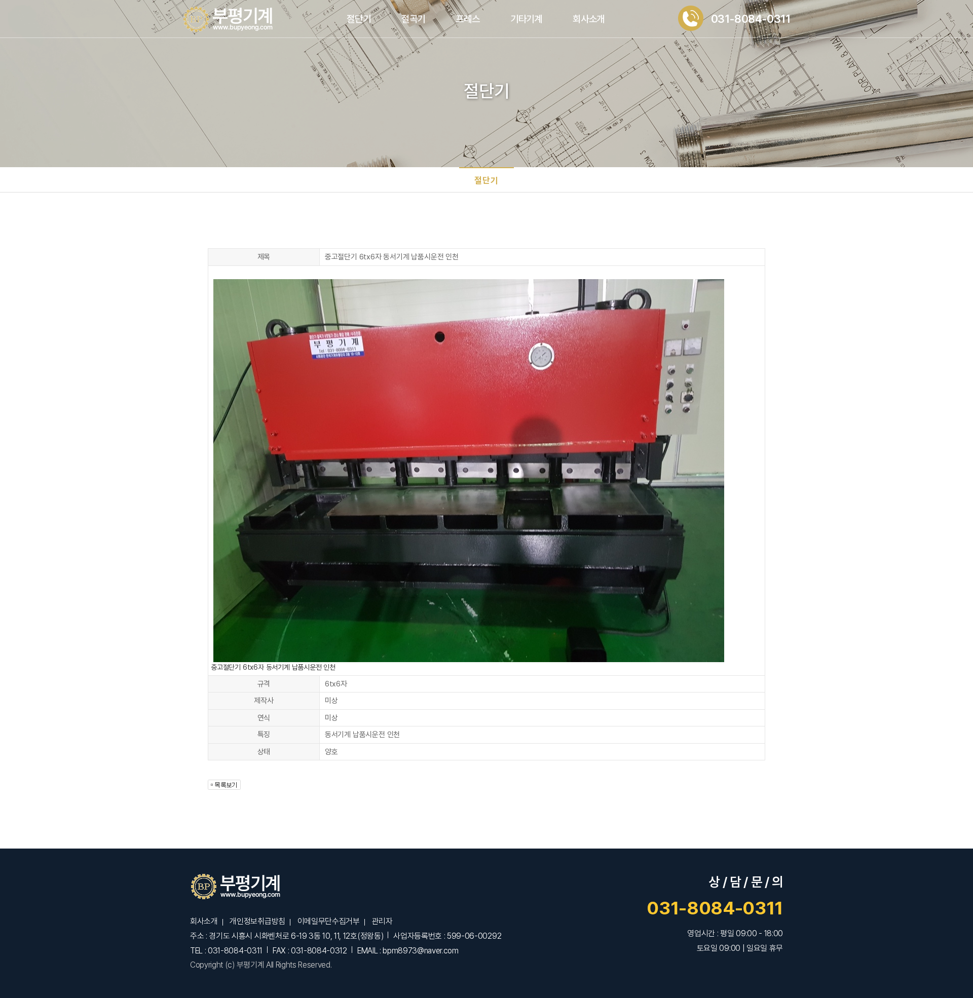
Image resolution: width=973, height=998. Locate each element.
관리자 (381, 921)
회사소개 (589, 19)
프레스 (467, 19)
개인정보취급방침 (257, 921)
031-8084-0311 (715, 908)
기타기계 (526, 19)
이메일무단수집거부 (328, 921)
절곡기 (413, 19)
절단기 (358, 19)
